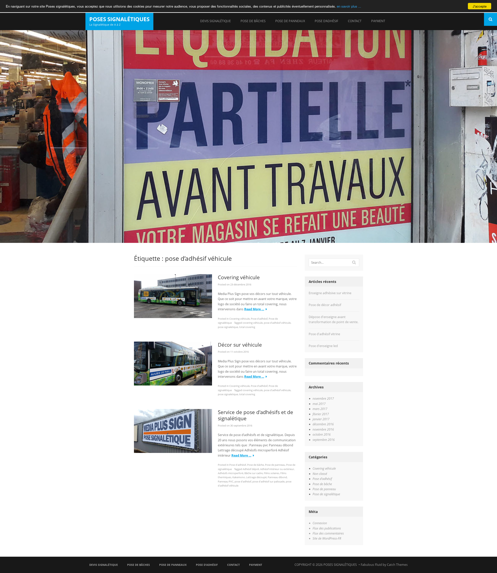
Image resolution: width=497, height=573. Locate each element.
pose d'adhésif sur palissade (268, 481)
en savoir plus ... (349, 6)
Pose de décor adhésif (325, 305)
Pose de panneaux (290, 21)
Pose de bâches (253, 21)
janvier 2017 (321, 419)
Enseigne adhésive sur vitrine (330, 293)
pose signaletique (228, 327)
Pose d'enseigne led (323, 346)
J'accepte (480, 6)
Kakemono (238, 477)
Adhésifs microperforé (230, 473)
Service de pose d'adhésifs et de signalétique (255, 415)
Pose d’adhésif (326, 21)
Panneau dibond (277, 477)
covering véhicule (253, 322)
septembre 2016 (324, 440)
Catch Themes (397, 565)
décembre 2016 (323, 424)
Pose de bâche (255, 465)
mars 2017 (320, 409)
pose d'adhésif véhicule (277, 322)
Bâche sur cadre (253, 473)
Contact (354, 21)
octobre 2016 (322, 434)
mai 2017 (319, 404)
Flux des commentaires (328, 533)
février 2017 (321, 414)
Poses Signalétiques (119, 19)
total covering (247, 327)
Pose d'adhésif (259, 318)
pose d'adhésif (243, 481)
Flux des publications (327, 528)
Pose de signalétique (326, 494)
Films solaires (271, 473)
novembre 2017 (323, 398)
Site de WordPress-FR (327, 538)
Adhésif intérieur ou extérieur (277, 469)
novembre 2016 (323, 429)
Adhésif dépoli (251, 469)
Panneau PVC (225, 481)
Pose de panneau (275, 465)
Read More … (254, 309)
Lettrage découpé (256, 477)
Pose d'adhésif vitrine (324, 334)
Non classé (320, 474)
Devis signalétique (215, 21)
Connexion (320, 523)
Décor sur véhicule (240, 344)
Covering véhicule (239, 277)
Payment (378, 21)
